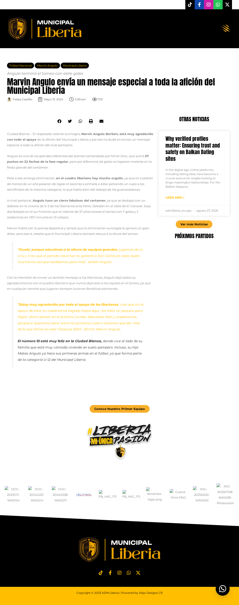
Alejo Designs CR (151, 593)
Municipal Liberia (75, 65)
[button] (226, 28)
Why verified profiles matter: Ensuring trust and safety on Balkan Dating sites (192, 148)
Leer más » (174, 197)
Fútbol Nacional (20, 65)
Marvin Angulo (47, 65)
